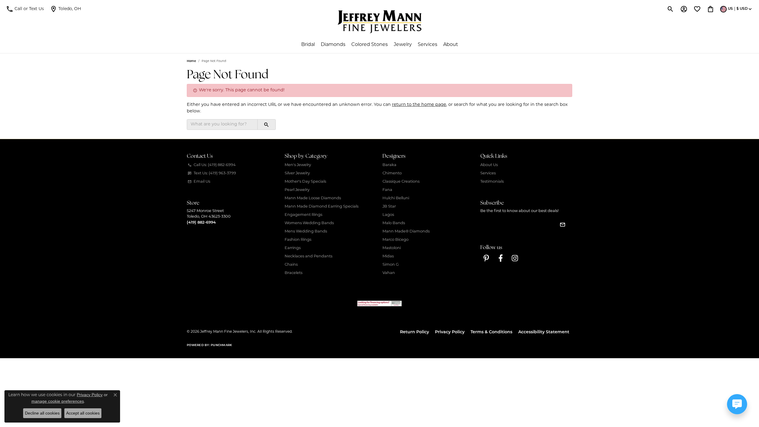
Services (427, 44)
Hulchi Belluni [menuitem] (395, 198)
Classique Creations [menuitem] (401, 182)
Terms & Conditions (491, 332)
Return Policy (414, 332)
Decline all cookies (42, 413)
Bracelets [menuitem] (293, 273)
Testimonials (492, 182)
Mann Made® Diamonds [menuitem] (406, 231)
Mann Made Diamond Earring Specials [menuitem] (321, 206)
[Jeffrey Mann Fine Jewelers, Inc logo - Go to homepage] (379, 21)
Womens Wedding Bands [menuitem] (309, 223)
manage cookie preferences (57, 401)
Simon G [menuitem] (390, 265)
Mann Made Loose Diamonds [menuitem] (313, 198)
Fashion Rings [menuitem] (298, 240)
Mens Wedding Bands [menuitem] (306, 231)
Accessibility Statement (543, 332)
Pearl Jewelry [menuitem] (297, 190)
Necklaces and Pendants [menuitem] (308, 256)
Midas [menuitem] (388, 256)
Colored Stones (369, 44)
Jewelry (403, 44)
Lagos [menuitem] (388, 215)
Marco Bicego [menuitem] (395, 240)
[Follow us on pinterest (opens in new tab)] (486, 258)
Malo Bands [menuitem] (393, 223)
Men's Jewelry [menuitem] (298, 165)
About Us (489, 165)
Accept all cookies (83, 413)
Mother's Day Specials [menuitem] (305, 182)
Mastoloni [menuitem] (391, 248)
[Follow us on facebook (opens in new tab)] (500, 258)
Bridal (308, 44)
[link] (65, 9)
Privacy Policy (450, 332)
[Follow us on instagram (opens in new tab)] (515, 258)
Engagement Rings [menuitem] (303, 215)
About (450, 44)
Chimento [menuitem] (392, 173)
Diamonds (333, 44)
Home (191, 61)
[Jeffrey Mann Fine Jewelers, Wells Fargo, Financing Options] (379, 303)
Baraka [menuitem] (389, 165)
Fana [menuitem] (387, 190)
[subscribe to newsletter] (562, 224)
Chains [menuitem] (291, 265)
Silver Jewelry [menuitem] (297, 173)
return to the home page (419, 105)
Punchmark (221, 345)
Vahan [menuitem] (388, 273)
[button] (25, 9)
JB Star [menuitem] (389, 206)
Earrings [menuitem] (293, 248)
